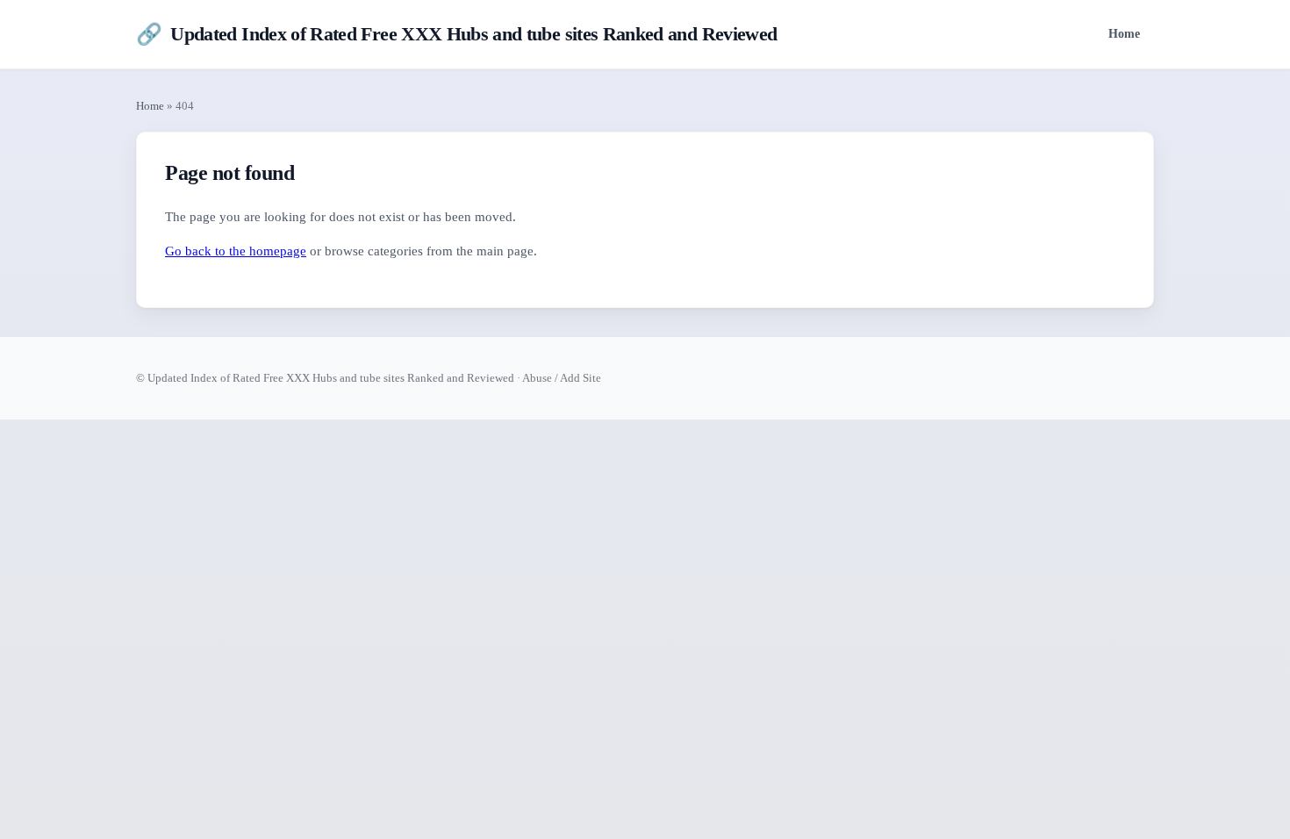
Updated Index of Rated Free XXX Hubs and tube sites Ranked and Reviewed (456, 34)
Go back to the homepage (235, 251)
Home (1124, 33)
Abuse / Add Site (561, 377)
